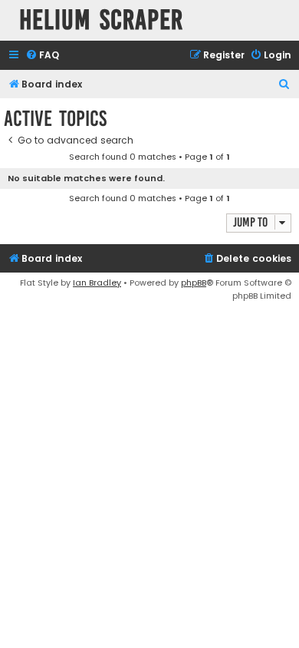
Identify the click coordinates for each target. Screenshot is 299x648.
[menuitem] (42, 55)
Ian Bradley (97, 282)
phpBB (193, 282)
